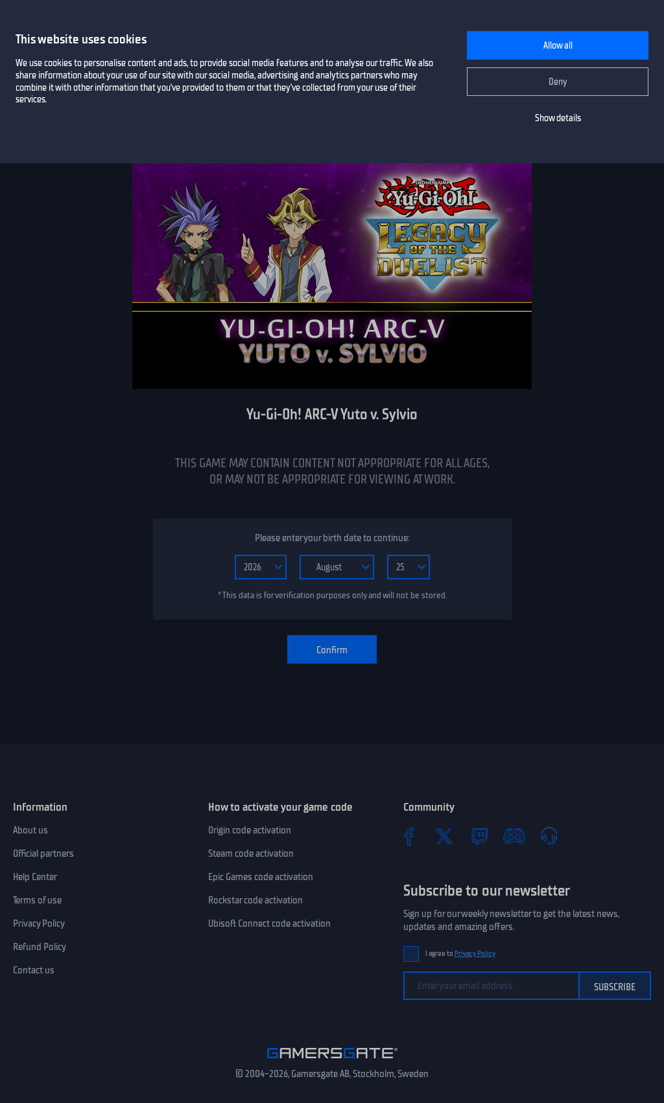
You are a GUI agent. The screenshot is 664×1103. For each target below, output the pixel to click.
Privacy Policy (39, 923)
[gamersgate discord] (514, 836)
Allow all (558, 46)
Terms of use (37, 900)
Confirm (332, 650)
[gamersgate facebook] (409, 836)
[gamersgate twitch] (479, 836)
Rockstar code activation (255, 900)
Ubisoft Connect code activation (269, 923)
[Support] (549, 836)
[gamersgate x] (444, 836)
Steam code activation (251, 853)
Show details (558, 118)
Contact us (33, 970)
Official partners (43, 853)
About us (30, 830)
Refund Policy (39, 946)
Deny (558, 82)
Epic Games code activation (260, 876)
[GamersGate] (332, 1060)
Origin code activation (249, 830)
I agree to (460, 953)
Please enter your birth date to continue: (332, 537)
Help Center (35, 876)
